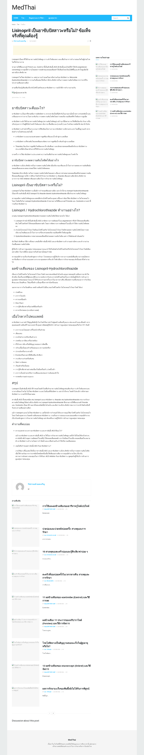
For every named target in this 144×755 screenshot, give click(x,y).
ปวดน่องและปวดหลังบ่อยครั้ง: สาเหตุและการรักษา (120, 77)
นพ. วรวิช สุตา (48, 649)
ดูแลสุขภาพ (53, 18)
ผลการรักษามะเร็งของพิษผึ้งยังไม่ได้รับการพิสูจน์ (65, 688)
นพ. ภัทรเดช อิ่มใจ (48, 581)
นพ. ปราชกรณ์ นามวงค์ (50, 535)
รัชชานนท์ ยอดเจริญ (20, 41)
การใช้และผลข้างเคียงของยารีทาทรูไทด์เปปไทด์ (65, 506)
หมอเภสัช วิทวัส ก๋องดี (49, 509)
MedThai (24, 7)
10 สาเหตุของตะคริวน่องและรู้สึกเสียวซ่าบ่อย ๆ (65, 551)
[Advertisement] (93, 7)
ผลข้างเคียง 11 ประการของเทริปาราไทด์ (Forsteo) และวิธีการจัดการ (62, 621)
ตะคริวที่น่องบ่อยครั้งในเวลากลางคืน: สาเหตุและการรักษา (120, 100)
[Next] (53, 713)
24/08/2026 (59, 581)
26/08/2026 (60, 509)
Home (16, 18)
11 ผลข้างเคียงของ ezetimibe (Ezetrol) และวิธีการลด (120, 112)
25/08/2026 (61, 535)
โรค (23, 18)
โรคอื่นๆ (23, 24)
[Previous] (49, 713)
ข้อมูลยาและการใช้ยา (36, 18)
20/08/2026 (60, 603)
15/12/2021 (32, 41)
